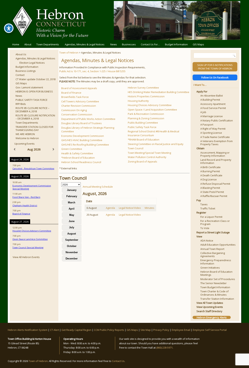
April (72, 208)
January (71, 190)
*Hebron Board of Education (78, 157)
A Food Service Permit (213, 108)
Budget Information (176, 44)
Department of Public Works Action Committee (88, 119)
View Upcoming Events (209, 307)
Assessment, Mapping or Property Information (215, 154)
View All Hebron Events (26, 257)
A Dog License (208, 179)
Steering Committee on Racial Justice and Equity (155, 144)
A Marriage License (211, 116)
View (199, 236)
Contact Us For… (150, 44)
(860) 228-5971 (164, 347)
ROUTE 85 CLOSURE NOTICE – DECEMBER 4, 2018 (32, 109)
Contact (20, 75)
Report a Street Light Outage (213, 232)
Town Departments (47, 44)
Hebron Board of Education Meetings (216, 273)
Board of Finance (71, 92)
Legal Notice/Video (130, 208)
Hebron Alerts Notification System (27, 330)
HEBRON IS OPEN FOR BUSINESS (34, 91)
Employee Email (181, 330)
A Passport (206, 124)
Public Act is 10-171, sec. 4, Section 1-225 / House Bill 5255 (92, 71)
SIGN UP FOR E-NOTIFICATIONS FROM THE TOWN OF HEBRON (215, 66)
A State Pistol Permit (212, 192)
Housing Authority (138, 101)
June (72, 221)
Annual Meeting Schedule (98, 186)
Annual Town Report (212, 249)
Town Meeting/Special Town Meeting (149, 153)
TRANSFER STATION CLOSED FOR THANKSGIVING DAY (34, 128)
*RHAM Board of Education (143, 139)
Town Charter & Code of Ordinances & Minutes (214, 293)
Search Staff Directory (209, 311)
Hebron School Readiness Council (81, 162)
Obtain (200, 148)
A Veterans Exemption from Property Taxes (216, 142)
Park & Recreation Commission (146, 114)
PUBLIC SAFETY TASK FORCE (31, 100)
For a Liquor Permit (211, 217)
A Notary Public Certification (216, 120)
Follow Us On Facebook (215, 77)
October (71, 246)
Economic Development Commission (82, 136)
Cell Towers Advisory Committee (80, 101)
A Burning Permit (210, 171)
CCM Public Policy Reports (109, 330)
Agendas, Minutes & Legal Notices (84, 44)
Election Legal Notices (32, 62)
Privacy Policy (161, 330)
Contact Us (118, 361)
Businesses (129, 44)
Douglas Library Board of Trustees (81, 123)
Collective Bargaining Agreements (212, 254)
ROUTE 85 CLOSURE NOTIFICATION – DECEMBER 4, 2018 (35, 117)
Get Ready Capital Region (76, 330)
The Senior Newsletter (213, 283)
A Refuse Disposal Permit (215, 183)
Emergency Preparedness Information (215, 261)
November (72, 252)
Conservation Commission (76, 114)
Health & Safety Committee (77, 153)
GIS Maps (198, 44)
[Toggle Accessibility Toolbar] (8, 28)
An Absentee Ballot (211, 95)
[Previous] (14, 149)
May (71, 214)
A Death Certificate (211, 175)
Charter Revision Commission (78, 105)
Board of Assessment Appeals (79, 88)
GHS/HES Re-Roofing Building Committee (85, 144)
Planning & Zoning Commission (146, 118)
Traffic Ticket (207, 208)
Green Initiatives (210, 267)
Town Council (135, 148)
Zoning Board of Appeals (142, 161)
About (27, 44)
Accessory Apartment (212, 104)
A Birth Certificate (210, 167)
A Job (203, 112)
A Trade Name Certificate (215, 137)
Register (201, 212)
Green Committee (71, 149)
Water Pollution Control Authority (147, 157)
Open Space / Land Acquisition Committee (152, 109)
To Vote (204, 228)
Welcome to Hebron (27, 138)
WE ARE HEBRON (25, 134)
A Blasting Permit (210, 188)
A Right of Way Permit (212, 128)
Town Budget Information (215, 287)
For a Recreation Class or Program (215, 222)
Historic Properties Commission (146, 96)
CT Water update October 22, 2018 (35, 79)
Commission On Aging (74, 110)
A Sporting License (211, 132)
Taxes (204, 204)
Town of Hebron (68, 52)
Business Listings (26, 71)
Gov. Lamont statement (29, 87)
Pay (198, 200)
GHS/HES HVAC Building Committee (81, 140)
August (71, 233)
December (72, 258)
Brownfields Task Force (75, 97)
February (71, 196)
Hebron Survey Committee (143, 87)
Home (15, 44)
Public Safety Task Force (142, 127)
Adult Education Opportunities (218, 244)
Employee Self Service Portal (210, 330)
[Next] (53, 149)
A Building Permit (210, 99)
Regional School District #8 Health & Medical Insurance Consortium (153, 133)
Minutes (149, 208)
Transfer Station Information (217, 298)
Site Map (145, 330)
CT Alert (54, 330)
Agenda (110, 208)
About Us (21, 54)
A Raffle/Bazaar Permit (213, 196)
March (71, 202)
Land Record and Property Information (215, 161)
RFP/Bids (21, 104)
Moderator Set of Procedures (217, 279)
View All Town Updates (209, 303)
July (71, 227)
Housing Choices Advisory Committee (150, 105)
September (71, 239)
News (113, 44)
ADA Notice (206, 240)
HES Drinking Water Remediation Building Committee (158, 92)
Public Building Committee (143, 122)
